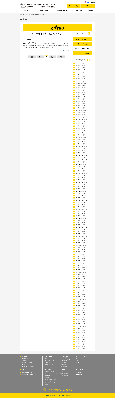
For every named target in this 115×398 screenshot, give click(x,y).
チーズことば (48, 381)
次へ (52, 57)
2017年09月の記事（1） (82, 303)
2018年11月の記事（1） (82, 272)
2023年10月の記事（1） (82, 139)
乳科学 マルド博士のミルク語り (82, 48)
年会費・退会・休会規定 (28, 366)
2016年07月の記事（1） (82, 335)
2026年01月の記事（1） (82, 78)
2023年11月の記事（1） (82, 137)
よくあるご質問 (49, 364)
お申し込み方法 (64, 375)
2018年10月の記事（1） (82, 274)
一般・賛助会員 (64, 373)
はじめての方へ (28, 10)
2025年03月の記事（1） (82, 101)
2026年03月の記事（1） (82, 74)
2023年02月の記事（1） (82, 157)
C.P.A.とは (47, 358)
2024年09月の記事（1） (82, 114)
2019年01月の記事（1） (82, 267)
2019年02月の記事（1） (82, 265)
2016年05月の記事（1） (82, 339)
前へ (40, 57)
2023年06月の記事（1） (82, 148)
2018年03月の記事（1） (82, 290)
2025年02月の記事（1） (82, 103)
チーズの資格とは (49, 360)
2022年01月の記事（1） (82, 186)
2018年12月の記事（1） (82, 269)
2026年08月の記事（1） (82, 63)
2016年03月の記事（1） (82, 344)
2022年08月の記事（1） (82, 171)
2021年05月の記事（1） (82, 204)
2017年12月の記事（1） (82, 296)
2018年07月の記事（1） (82, 281)
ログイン (88, 6)
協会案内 (24, 356)
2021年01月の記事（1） (82, 213)
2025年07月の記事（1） (82, 92)
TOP (21, 14)
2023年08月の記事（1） (82, 144)
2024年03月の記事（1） (82, 128)
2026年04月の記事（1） (82, 72)
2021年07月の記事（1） (82, 200)
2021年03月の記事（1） (82, 209)
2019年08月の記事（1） (82, 251)
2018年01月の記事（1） (82, 294)
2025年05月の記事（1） (82, 96)
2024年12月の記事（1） (82, 108)
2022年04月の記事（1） (82, 180)
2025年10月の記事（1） (82, 85)
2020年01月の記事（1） (82, 240)
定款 (23, 369)
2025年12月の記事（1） (82, 81)
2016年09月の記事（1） (82, 330)
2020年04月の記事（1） (82, 233)
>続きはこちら (66, 50)
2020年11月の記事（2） (82, 218)
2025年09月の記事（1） (82, 87)
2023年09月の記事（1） (82, 141)
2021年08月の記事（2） (82, 197)
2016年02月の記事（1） (82, 346)
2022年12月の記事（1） (82, 162)
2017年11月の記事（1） (82, 299)
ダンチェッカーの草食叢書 (82, 53)
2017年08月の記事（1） (82, 305)
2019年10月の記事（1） (82, 247)
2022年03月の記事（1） (82, 182)
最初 (32, 57)
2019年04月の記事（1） (82, 260)
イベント (78, 360)
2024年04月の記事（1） (82, 126)
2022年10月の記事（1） (82, 166)
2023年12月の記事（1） (82, 135)
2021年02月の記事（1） (82, 211)
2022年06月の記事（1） (82, 175)
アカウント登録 (73, 6)
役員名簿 (24, 360)
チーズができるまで (50, 382)
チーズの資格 (44, 10)
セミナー (78, 358)
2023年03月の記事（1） (82, 155)
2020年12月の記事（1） (82, 216)
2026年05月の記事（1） (82, 69)
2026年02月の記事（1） (82, 76)
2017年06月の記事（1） (82, 310)
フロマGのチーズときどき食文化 (83, 39)
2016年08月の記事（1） (82, 332)
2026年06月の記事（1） (82, 67)
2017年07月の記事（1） (82, 308)
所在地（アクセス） (27, 364)
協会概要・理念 (26, 358)
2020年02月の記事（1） (82, 238)
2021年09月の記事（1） (82, 195)
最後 (61, 57)
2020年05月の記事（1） (82, 231)
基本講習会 (63, 364)
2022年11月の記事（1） (82, 164)
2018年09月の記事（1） (82, 276)
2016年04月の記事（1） (82, 341)
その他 (77, 362)
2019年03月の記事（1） (82, 263)
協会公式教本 (63, 366)
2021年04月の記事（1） (82, 207)
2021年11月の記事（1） (82, 191)
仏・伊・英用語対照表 (50, 379)
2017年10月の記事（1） (82, 301)
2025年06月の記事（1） (82, 94)
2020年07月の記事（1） (82, 227)
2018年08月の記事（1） (82, 278)
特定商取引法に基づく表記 (29, 374)
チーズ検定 (63, 362)
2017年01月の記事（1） (82, 321)
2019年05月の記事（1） (82, 258)
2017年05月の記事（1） (82, 312)
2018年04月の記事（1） (82, 287)
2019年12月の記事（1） (82, 242)
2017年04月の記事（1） (82, 314)
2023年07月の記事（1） (82, 146)
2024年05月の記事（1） (82, 123)
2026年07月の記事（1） (82, 65)
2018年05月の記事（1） (82, 285)
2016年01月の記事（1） (82, 348)
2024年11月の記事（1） (82, 110)
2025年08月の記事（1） (82, 90)
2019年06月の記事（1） (82, 256)
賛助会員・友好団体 (27, 362)
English (93, 2)
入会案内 (90, 10)
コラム (26, 14)
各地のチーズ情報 (49, 371)
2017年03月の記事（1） (82, 317)
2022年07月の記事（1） (82, 173)
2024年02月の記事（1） (82, 130)
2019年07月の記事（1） (82, 254)
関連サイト (79, 372)
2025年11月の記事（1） (82, 83)
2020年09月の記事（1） (82, 222)
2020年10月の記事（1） (82, 220)
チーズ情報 (79, 10)
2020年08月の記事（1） (82, 224)
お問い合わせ (80, 374)
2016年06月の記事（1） (82, 337)
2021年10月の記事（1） (82, 193)
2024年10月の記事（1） (82, 112)
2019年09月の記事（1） (82, 249)
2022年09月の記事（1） (82, 168)
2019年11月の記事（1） (82, 245)
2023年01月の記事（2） (82, 159)
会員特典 (62, 371)
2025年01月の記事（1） (82, 105)
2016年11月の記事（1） (82, 326)
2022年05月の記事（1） (82, 177)
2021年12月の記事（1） (82, 189)
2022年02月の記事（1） (82, 184)
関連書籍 (47, 377)
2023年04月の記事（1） (82, 153)
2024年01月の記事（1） (82, 132)
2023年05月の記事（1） (82, 150)
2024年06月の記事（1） (82, 121)
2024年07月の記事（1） (82, 119)
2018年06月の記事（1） (82, 283)
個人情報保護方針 (27, 372)
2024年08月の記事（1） (82, 117)
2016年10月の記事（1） (82, 328)
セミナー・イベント (62, 10)
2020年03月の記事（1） (82, 236)
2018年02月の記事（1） (82, 292)
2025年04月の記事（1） (82, 99)
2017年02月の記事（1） (82, 319)
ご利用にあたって (49, 362)
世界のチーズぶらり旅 (82, 44)
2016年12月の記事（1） (82, 323)
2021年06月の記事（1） (82, 202)
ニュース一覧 (80, 369)
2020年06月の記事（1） (82, 229)
